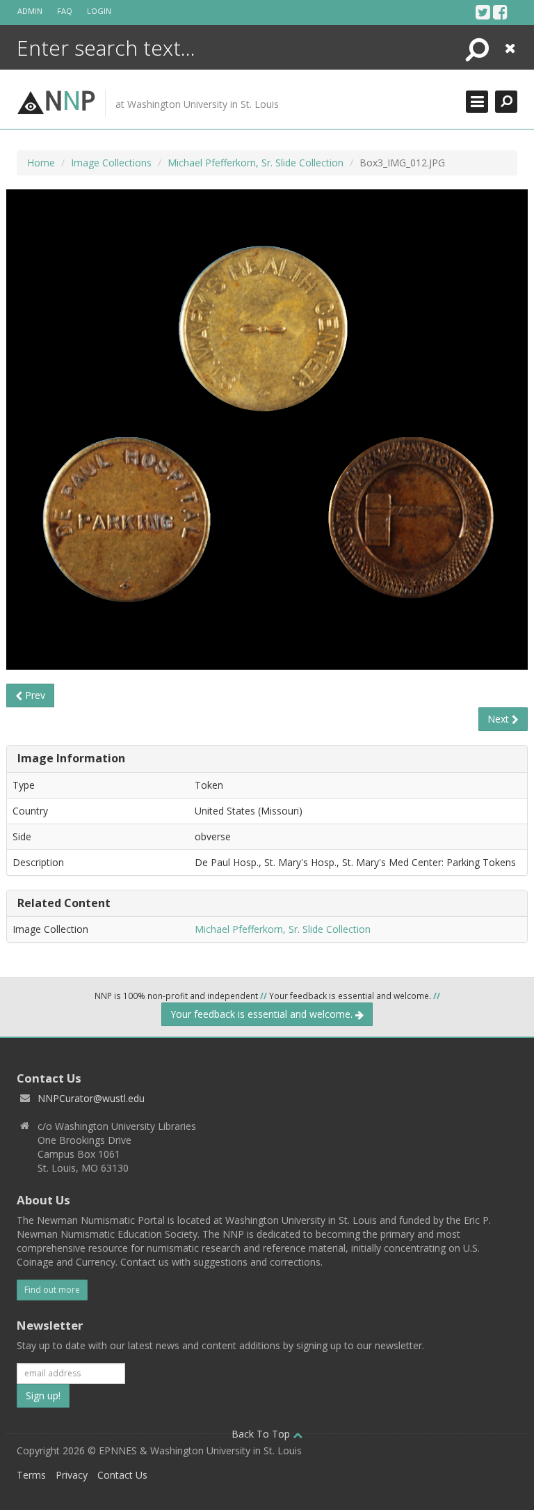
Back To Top (262, 1433)
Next (499, 718)
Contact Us (122, 1474)
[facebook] (500, 11)
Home (41, 162)
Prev (33, 695)
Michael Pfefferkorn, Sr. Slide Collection (255, 162)
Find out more (52, 1290)
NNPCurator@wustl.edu (91, 1098)
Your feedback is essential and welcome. (262, 1014)
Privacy (72, 1474)
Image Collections (111, 162)
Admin (29, 11)
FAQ (64, 11)
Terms (31, 1474)
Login (99, 11)
